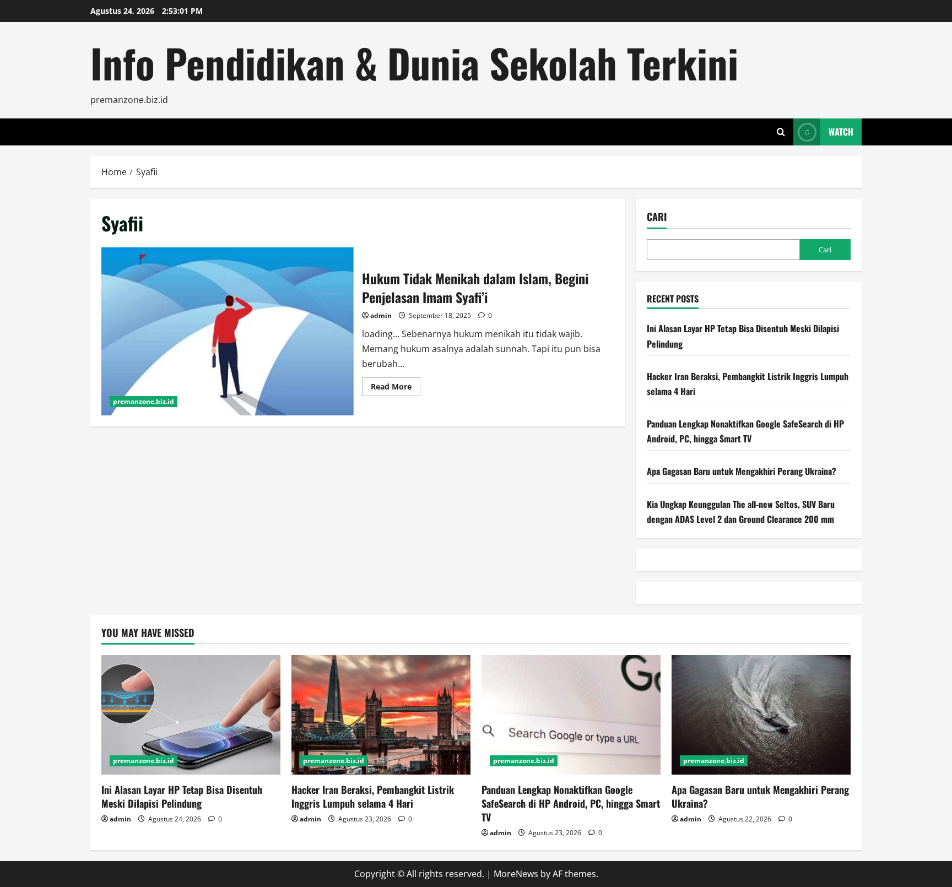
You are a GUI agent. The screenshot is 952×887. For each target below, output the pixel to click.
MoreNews (516, 874)
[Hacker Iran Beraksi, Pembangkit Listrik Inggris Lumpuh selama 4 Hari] (380, 715)
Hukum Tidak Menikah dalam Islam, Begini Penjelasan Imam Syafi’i (227, 331)
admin (381, 315)
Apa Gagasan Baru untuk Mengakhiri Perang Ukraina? (741, 471)
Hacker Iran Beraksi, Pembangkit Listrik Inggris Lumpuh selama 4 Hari (372, 796)
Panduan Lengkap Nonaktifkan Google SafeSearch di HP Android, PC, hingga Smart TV (571, 803)
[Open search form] (781, 132)
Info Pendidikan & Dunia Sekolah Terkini (414, 62)
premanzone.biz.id (143, 401)
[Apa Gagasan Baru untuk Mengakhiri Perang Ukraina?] (761, 715)
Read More (395, 388)
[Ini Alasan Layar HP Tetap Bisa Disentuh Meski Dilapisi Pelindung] (190, 715)
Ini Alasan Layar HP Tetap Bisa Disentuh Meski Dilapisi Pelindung (181, 796)
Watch (841, 131)
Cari (657, 217)
